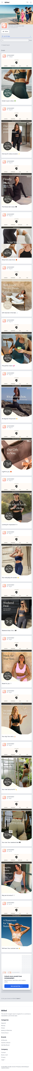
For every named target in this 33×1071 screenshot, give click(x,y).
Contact (3, 1052)
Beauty (3, 1025)
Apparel (3, 1023)
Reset (30, 40)
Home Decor (5, 1033)
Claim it (18, 998)
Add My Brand (5, 1045)
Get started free (15, 986)
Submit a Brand (5, 1042)
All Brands (4, 1040)
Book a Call (4, 1055)
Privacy (3, 1057)
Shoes (3, 1028)
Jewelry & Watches (6, 1030)
